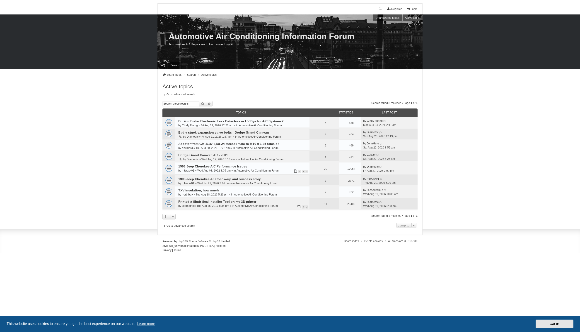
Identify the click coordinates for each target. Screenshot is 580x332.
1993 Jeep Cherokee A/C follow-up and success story (219, 179)
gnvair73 (187, 148)
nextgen (221, 245)
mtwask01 (188, 170)
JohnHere (373, 143)
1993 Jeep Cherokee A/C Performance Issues (212, 166)
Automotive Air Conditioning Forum (260, 125)
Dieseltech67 (375, 190)
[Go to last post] (384, 121)
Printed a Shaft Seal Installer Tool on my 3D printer (217, 201)
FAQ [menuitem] (162, 65)
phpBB (182, 241)
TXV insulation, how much (198, 190)
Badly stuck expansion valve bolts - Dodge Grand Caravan (223, 132)
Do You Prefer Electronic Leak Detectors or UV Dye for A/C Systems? (231, 121)
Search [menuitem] (174, 65)
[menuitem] (167, 250)
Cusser (371, 154)
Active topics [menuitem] (412, 17)
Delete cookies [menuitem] (373, 241)
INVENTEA (207, 245)
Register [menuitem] (396, 9)
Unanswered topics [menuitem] (387, 17)
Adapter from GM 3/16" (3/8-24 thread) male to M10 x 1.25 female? (228, 144)
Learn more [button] (146, 324)
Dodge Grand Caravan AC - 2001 (203, 155)
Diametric (192, 136)
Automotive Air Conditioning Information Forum (261, 36)
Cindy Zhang (190, 125)
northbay (187, 194)
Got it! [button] (554, 324)
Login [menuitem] (414, 9)
